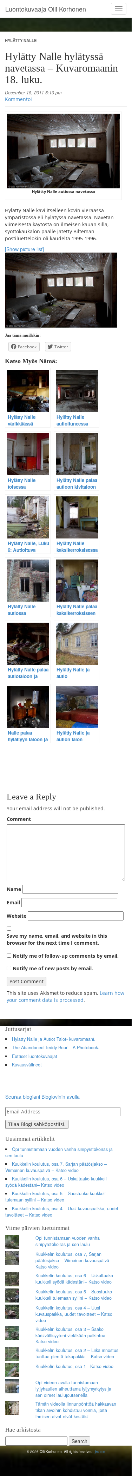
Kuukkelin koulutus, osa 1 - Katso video (74, 1366)
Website (16, 915)
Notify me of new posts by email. (53, 968)
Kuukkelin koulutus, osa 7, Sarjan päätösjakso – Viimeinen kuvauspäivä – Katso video (56, 1167)
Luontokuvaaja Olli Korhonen (45, 8)
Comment (19, 819)
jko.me (100, 1451)
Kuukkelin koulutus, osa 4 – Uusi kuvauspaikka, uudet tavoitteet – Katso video (61, 1211)
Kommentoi (18, 99)
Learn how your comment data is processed (65, 996)
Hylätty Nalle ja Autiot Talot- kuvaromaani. (53, 1039)
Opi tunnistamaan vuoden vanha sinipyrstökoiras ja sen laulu (59, 1152)
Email (13, 902)
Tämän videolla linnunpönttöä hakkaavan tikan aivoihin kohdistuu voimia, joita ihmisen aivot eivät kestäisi (75, 1410)
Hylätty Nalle (21, 40)
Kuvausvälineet (27, 1065)
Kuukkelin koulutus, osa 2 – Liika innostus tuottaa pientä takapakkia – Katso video (76, 1353)
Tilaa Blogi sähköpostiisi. (37, 1124)
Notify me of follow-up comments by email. (66, 955)
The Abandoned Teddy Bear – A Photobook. (55, 1047)
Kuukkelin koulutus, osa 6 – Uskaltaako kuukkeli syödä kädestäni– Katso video (56, 1182)
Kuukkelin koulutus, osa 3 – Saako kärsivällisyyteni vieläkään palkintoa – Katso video (72, 1335)
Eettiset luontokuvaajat (34, 1056)
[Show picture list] (24, 249)
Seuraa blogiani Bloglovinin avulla (42, 1096)
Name (14, 889)
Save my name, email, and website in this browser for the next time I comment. (57, 939)
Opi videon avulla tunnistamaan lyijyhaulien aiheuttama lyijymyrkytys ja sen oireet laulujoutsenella (73, 1388)
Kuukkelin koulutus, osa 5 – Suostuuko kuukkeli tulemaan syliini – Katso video (55, 1196)
